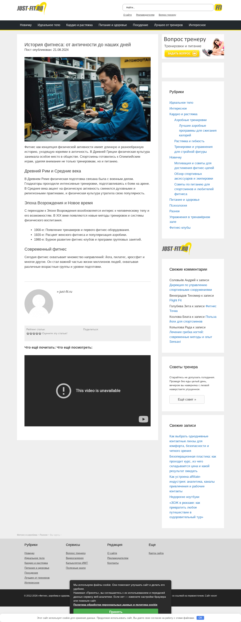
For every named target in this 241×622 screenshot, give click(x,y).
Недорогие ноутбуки (184, 497)
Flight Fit (175, 300)
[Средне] (33, 333)
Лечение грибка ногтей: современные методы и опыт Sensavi (190, 336)
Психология (178, 205)
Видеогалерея (75, 557)
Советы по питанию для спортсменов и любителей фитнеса (194, 189)
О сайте (127, 15)
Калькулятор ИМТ (77, 562)
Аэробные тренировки (190, 120)
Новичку (26, 25)
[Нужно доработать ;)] (27, 333)
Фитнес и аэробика (27, 535)
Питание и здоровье (113, 25)
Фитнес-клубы (180, 227)
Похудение (140, 25)
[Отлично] (39, 333)
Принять (115, 612)
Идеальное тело (49, 25)
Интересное (197, 25)
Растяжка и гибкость (189, 141)
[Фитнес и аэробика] (32, 8)
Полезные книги (76, 567)
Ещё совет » (187, 399)
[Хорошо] (36, 333)
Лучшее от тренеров (168, 25)
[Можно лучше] (30, 333)
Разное (174, 211)
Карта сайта (156, 553)
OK (200, 617)
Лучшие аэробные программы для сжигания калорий (198, 130)
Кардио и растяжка (79, 25)
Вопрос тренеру (167, 15)
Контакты (113, 562)
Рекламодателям (145, 15)
